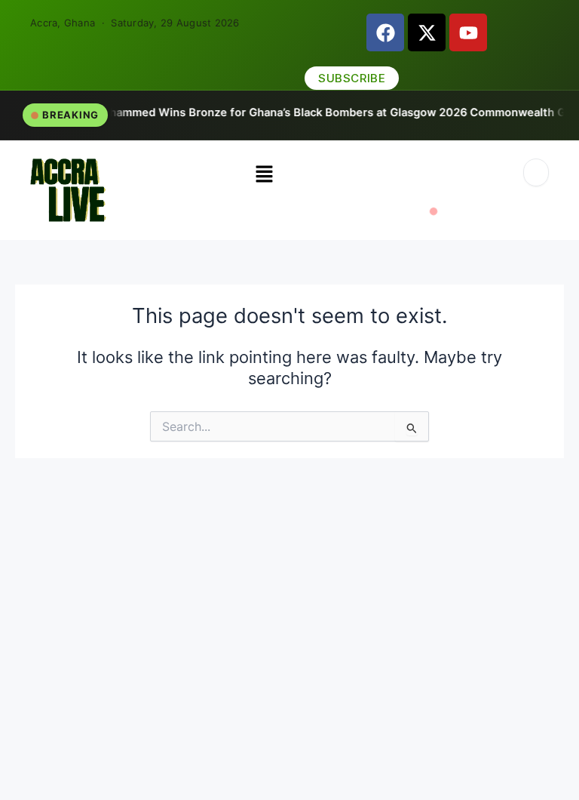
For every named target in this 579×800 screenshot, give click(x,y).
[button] (265, 174)
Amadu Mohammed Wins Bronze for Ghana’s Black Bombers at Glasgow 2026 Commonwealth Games (283, 112)
